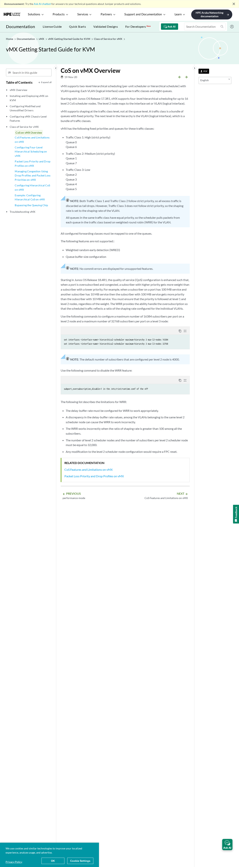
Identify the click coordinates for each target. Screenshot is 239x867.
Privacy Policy (14, 861)
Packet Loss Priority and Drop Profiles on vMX (32, 163)
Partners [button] (106, 14)
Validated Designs (105, 26)
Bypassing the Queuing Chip (31, 205)
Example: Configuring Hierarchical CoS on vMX (30, 197)
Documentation (20, 26)
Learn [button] (178, 14)
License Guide (52, 26)
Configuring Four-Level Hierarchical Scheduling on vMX (31, 151)
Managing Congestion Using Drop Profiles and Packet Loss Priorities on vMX (32, 175)
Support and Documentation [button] (143, 14)
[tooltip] (203, 71)
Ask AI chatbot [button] (42, 3)
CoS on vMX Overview (28, 132)
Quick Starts (77, 26)
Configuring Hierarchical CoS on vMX (32, 187)
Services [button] (82, 14)
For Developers (138, 26)
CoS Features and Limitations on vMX (32, 139)
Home (10, 38)
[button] (227, 844)
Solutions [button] (34, 14)
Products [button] (59, 14)
